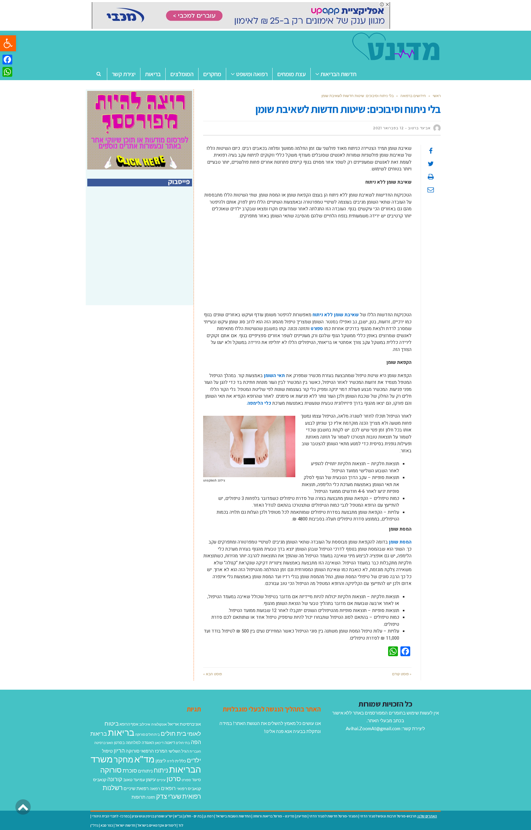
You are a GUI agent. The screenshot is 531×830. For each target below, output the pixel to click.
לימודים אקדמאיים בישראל (156, 825)
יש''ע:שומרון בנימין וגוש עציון (152, 816)
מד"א (144, 759)
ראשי (437, 95)
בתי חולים (183, 743)
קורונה (114, 779)
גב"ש (178, 816)
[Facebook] (7, 59)
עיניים (161, 780)
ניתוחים (145, 770)
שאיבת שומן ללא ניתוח (336, 314)
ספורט (317, 328)
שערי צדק (168, 796)
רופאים (168, 788)
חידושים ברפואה (413, 95)
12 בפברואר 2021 (388, 128)
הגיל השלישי (178, 751)
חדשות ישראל (125, 825)
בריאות (121, 732)
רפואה (155, 788)
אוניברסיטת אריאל (184, 724)
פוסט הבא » (212, 674)
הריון (119, 750)
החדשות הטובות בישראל (233, 816)
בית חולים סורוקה (147, 734)
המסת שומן (400, 542)
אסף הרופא (129, 724)
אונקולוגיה (159, 724)
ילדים (194, 760)
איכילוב (144, 724)
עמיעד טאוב (134, 779)
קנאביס (99, 779)
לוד (180, 825)
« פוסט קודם (401, 674)
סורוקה (111, 770)
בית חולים (173, 733)
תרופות (138, 797)
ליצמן (160, 760)
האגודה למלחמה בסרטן (134, 742)
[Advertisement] (307, 268)
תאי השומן (274, 375)
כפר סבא (106, 825)
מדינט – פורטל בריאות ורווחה (273, 816)
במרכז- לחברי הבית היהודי (111, 816)
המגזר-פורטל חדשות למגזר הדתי (333, 816)
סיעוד (196, 779)
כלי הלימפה (259, 403)
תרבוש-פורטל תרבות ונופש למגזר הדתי (388, 816)
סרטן (174, 778)
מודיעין (302, 816)
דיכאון (159, 743)
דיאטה (169, 742)
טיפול (107, 751)
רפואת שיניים (136, 788)
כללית (180, 760)
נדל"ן (94, 825)
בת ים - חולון (193, 816)
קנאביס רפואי (189, 788)
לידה (170, 761)
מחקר (123, 759)
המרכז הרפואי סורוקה (146, 751)
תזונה (150, 797)
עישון (151, 779)
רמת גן (209, 816)
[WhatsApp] (7, 72)
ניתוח (161, 770)
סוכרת (130, 770)
